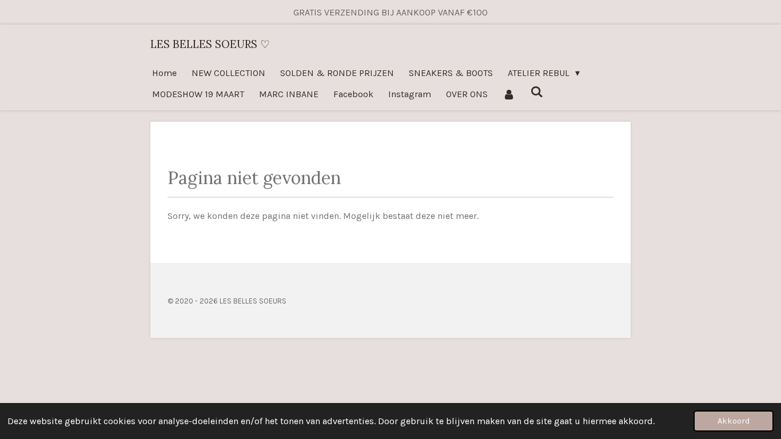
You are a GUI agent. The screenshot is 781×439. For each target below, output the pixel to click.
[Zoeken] (536, 91)
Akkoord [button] (734, 421)
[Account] (509, 94)
